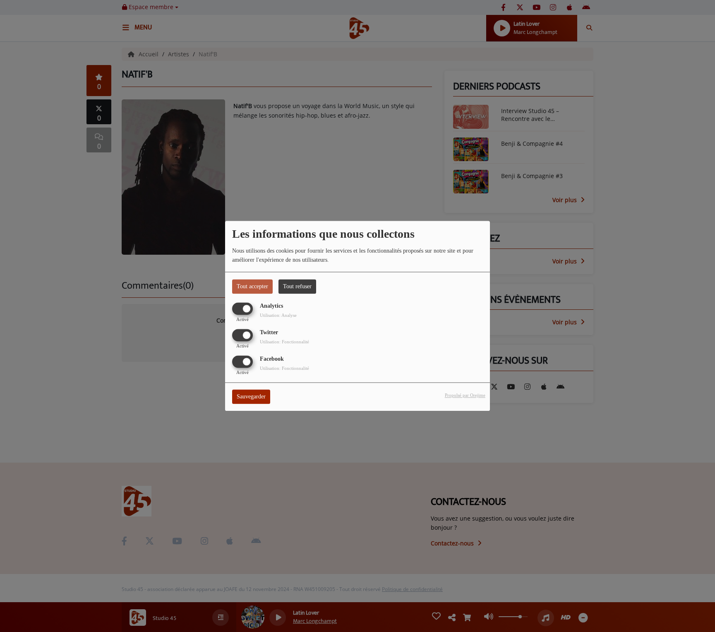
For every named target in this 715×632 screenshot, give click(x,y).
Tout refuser (297, 286)
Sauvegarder (251, 397)
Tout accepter (252, 286)
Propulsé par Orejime (465, 395)
